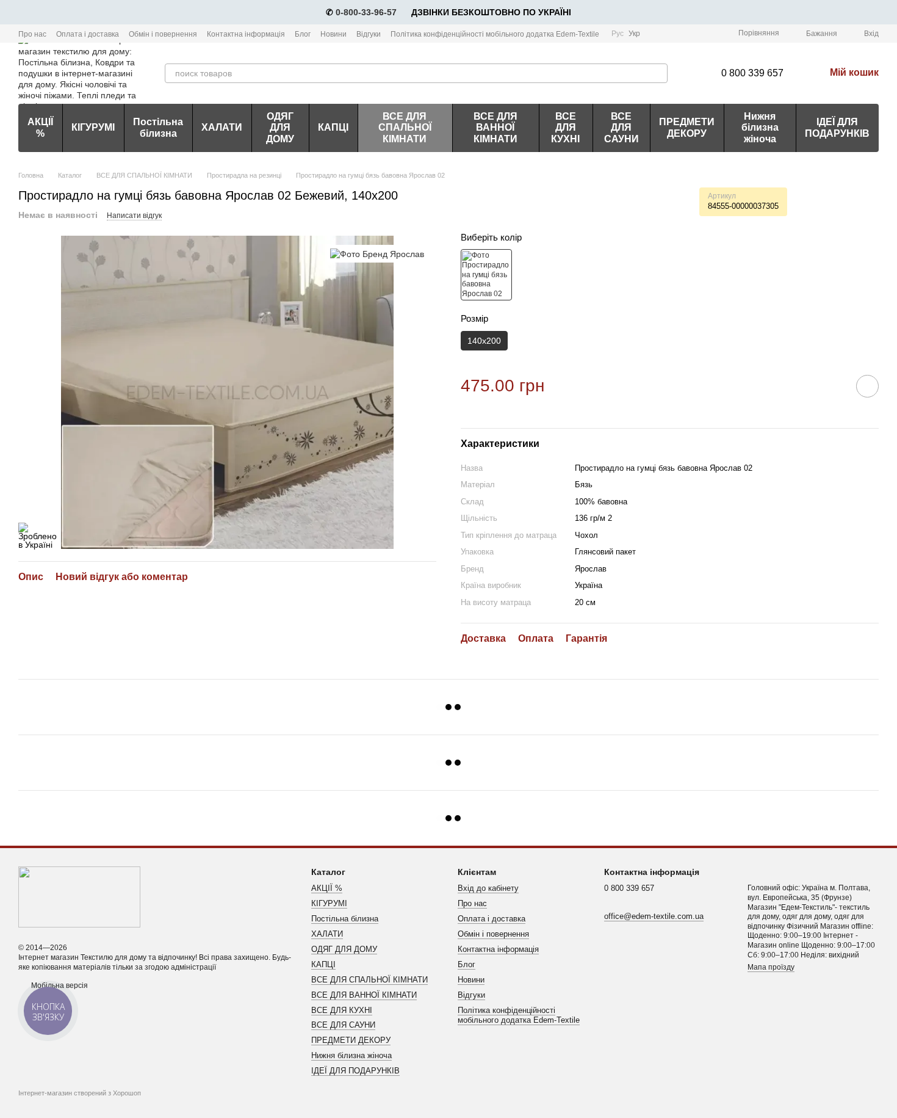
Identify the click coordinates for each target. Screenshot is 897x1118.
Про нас (32, 34)
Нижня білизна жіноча (760, 127)
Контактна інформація (246, 34)
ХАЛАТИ (221, 127)
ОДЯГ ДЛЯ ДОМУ (280, 127)
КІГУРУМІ (93, 127)
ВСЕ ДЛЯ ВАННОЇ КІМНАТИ (495, 127)
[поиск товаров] (658, 73)
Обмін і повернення (163, 34)
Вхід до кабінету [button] (488, 888)
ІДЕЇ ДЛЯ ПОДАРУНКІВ (837, 127)
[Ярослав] (377, 254)
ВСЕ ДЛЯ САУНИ (621, 127)
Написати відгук (134, 215)
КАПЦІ (333, 127)
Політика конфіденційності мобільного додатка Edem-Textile (495, 34)
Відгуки (368, 34)
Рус (617, 33)
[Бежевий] (486, 274)
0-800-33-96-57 (366, 12)
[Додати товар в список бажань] (867, 386)
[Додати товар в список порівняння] (833, 386)
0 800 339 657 (752, 73)
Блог (303, 34)
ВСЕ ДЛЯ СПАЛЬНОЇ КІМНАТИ (404, 127)
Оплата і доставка (87, 34)
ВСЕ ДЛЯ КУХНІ (565, 127)
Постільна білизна (158, 127)
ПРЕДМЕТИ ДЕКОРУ (687, 127)
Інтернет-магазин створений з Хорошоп (79, 1093)
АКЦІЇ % (40, 127)
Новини (333, 34)
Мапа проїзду (771, 967)
